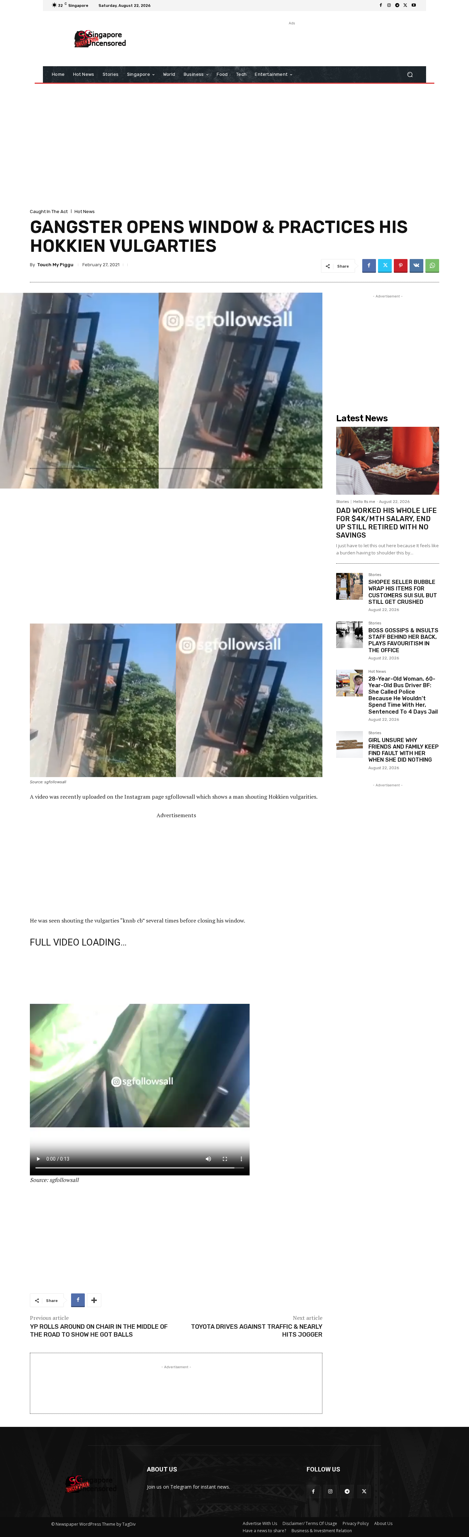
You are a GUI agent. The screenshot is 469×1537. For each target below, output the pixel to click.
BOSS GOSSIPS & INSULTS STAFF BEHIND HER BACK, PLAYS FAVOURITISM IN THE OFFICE (403, 640)
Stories (342, 502)
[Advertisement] (291, 42)
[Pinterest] (401, 266)
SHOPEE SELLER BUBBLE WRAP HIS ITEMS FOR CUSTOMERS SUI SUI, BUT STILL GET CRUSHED (402, 592)
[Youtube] (414, 5)
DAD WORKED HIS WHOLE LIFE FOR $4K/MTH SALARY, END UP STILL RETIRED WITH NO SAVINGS (386, 522)
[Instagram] (389, 5)
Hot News (85, 211)
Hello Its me (364, 502)
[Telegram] (397, 5)
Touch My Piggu (55, 264)
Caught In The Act (49, 211)
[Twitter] (405, 5)
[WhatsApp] (432, 266)
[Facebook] (381, 5)
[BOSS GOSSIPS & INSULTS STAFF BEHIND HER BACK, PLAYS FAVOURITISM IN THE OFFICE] (349, 634)
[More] (94, 1300)
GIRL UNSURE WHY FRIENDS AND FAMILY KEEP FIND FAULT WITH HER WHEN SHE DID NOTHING (403, 750)
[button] (410, 75)
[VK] (416, 266)
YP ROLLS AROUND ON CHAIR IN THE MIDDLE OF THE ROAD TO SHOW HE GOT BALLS (99, 1330)
